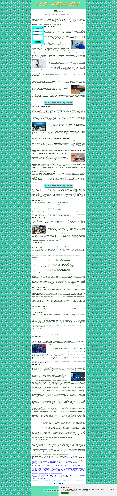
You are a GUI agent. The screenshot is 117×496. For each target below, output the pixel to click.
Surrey (71, 475)
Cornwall (59, 475)
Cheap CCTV (75, 468)
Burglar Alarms (58, 487)
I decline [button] (66, 492)
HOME (69, 8)
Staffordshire (57, 476)
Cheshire (82, 475)
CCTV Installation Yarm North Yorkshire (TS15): (45, 16)
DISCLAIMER (82, 8)
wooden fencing (69, 457)
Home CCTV (70, 470)
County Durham (49, 476)
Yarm (50, 189)
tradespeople (38, 463)
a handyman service (66, 461)
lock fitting (65, 462)
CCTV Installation (68, 468)
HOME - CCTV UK (58, 483)
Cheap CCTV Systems (39, 465)
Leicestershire (45, 475)
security (83, 400)
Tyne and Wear (64, 476)
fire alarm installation (49, 458)
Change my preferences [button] (73, 492)
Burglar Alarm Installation (55, 473)
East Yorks (65, 475)
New (41, 487)
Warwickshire (42, 476)
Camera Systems (35, 467)
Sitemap (33, 487)
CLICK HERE (60, 436)
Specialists (47, 487)
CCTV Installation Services (70, 465)
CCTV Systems (81, 465)
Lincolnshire (35, 476)
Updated (44, 487)
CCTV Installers (39, 470)
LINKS (72, 8)
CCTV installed (55, 456)
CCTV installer (52, 422)
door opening (35, 458)
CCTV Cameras (55, 467)
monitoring (80, 325)
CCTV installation (67, 198)
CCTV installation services (41, 448)
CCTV (68, 28)
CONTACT (78, 8)
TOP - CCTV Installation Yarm (39, 478)
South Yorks (53, 475)
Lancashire (76, 475)
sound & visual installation (50, 462)
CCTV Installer (59, 465)
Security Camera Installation (65, 469)
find (36, 441)
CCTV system (55, 19)
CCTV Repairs (35, 468)
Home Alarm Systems (63, 467)
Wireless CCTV (81, 467)
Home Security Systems (45, 467)
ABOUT (75, 8)
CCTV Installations (50, 465)
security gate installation (49, 461)
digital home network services (68, 458)
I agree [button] (62, 492)
